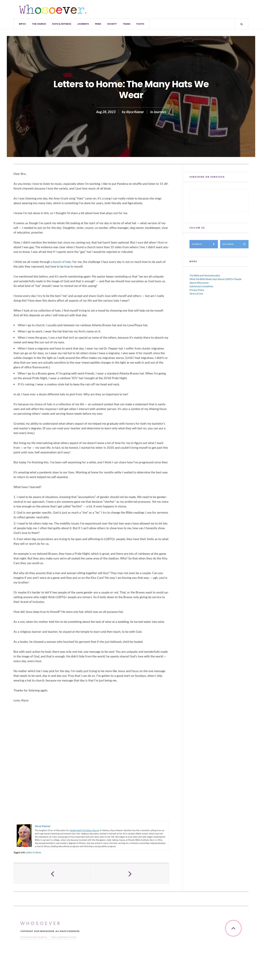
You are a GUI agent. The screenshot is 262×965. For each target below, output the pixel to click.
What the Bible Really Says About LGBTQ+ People (215, 279)
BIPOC (22, 23)
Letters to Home (33, 852)
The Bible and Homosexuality (205, 275)
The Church (39, 23)
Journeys (83, 23)
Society (112, 23)
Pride (98, 23)
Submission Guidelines (201, 286)
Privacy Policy (197, 289)
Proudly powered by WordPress (33, 937)
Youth (140, 23)
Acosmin (72, 937)
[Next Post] (130, 873)
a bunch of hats (61, 261)
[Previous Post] (52, 873)
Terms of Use (196, 293)
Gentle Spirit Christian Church (84, 830)
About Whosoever (199, 282)
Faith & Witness (61, 23)
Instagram (228, 244)
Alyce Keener (135, 112)
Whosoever (40, 923)
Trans (126, 23)
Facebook (197, 244)
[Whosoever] (53, 9)
